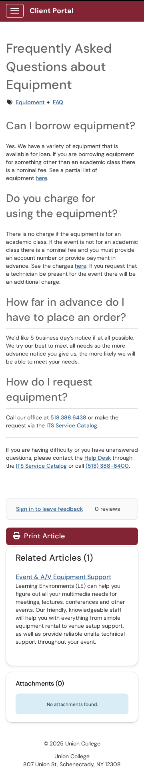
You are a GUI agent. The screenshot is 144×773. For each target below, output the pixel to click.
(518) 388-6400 (107, 465)
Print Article (43, 536)
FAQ (58, 102)
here (41, 178)
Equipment (30, 102)
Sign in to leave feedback (49, 508)
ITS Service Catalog (71, 425)
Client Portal (52, 11)
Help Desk (97, 457)
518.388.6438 (68, 417)
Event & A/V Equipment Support (63, 577)
